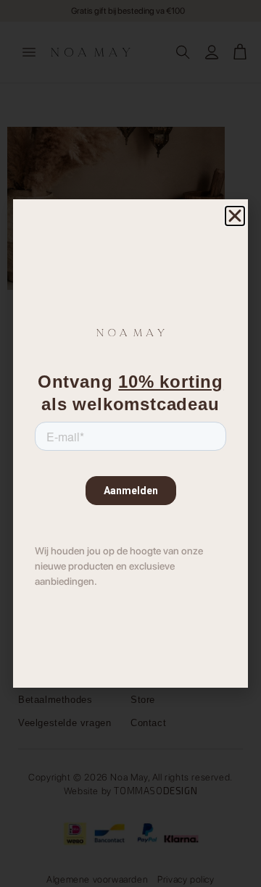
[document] (130, 443)
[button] (235, 216)
